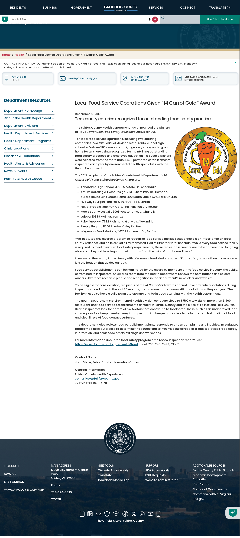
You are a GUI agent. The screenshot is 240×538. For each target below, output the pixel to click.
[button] (18, 7)
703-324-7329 (61, 492)
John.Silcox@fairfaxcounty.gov (97, 379)
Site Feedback (14, 482)
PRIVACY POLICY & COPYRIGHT (25, 490)
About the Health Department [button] (27, 118)
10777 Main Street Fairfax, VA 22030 (139, 78)
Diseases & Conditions (22, 156)
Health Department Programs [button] (27, 141)
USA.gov (198, 499)
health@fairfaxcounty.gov (83, 78)
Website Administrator (161, 480)
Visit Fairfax (201, 484)
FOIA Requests (155, 475)
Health (19, 55)
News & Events (15, 171)
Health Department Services (26, 133)
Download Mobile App (113, 480)
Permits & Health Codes (23, 179)
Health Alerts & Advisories (24, 163)
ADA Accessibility (157, 470)
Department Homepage (23, 111)
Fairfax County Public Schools (214, 470)
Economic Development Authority (209, 477)
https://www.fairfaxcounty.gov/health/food (106, 344)
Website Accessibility (113, 470)
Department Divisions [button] (21, 126)
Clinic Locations (16, 148)
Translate (11, 466)
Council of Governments (210, 489)
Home (6, 55)
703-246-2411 (19, 76)
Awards (10, 474)
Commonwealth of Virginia (212, 494)
